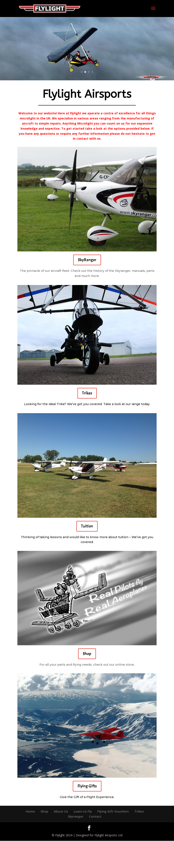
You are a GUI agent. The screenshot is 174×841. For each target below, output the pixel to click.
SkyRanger (87, 259)
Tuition (87, 526)
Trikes (87, 393)
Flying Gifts (87, 786)
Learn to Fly (83, 811)
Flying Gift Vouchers (113, 811)
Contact (95, 816)
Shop (87, 653)
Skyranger (75, 816)
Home (30, 811)
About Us (61, 811)
